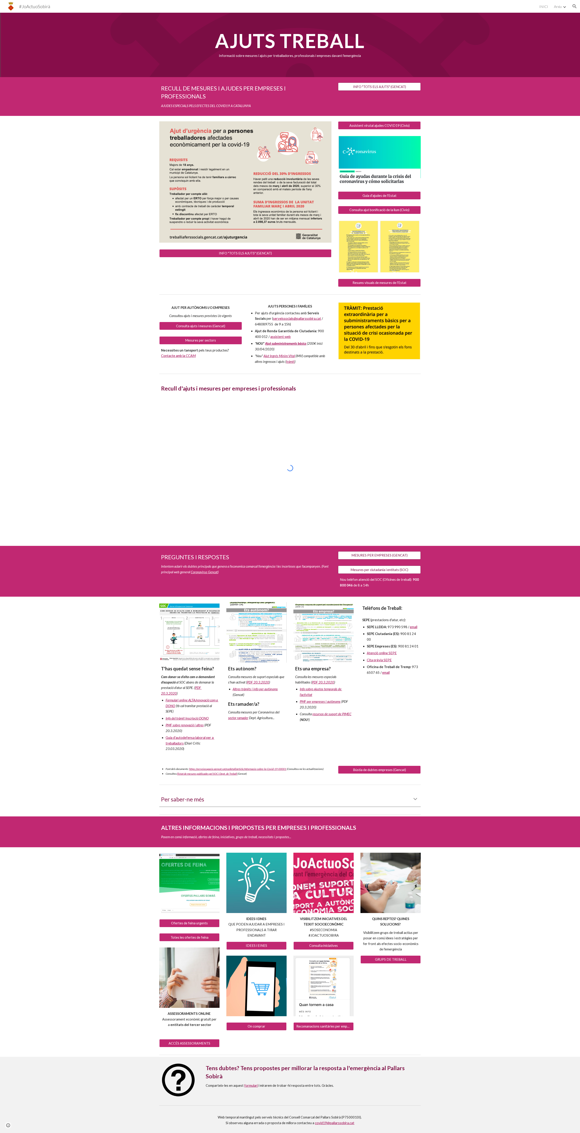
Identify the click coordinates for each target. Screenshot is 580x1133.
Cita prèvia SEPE (379, 660)
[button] (574, 6)
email (386, 672)
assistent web (280, 337)
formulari (251, 1085)
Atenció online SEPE (382, 653)
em (412, 627)
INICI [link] (543, 6)
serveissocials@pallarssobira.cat (297, 318)
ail (415, 627)
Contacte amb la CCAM (178, 356)
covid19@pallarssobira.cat (334, 1123)
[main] (290, 45)
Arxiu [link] (558, 6)
